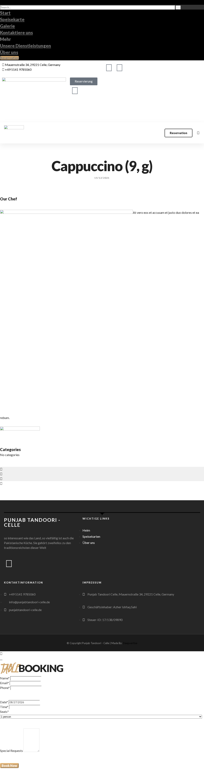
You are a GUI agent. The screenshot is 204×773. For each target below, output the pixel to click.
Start (5, 13)
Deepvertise (130, 643)
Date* (4, 702)
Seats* (4, 711)
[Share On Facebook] (1, 469)
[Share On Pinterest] (1, 479)
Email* (4, 683)
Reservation (9, 58)
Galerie (7, 26)
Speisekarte (12, 19)
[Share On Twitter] (1, 474)
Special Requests (11, 750)
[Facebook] (109, 67)
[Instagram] (120, 67)
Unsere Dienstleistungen (25, 45)
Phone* (5, 688)
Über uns (9, 52)
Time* (4, 707)
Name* (5, 678)
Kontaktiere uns (16, 32)
